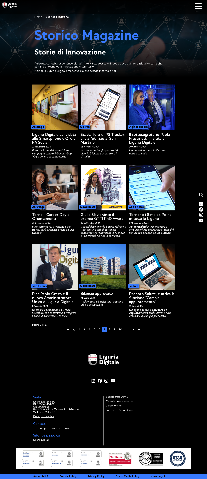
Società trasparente (117, 397)
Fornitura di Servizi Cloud (119, 410)
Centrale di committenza (119, 401)
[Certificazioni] (103, 458)
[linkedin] (201, 205)
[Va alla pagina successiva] (133, 329)
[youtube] (202, 221)
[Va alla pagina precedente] (74, 329)
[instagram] (201, 216)
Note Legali (158, 476)
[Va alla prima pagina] (68, 329)
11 (127, 329)
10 (120, 329)
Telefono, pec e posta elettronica (51, 428)
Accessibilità (40, 476)
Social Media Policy (127, 476)
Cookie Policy (68, 476)
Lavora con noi (114, 406)
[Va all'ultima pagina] (139, 329)
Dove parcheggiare (43, 416)
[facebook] (201, 210)
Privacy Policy (96, 476)
